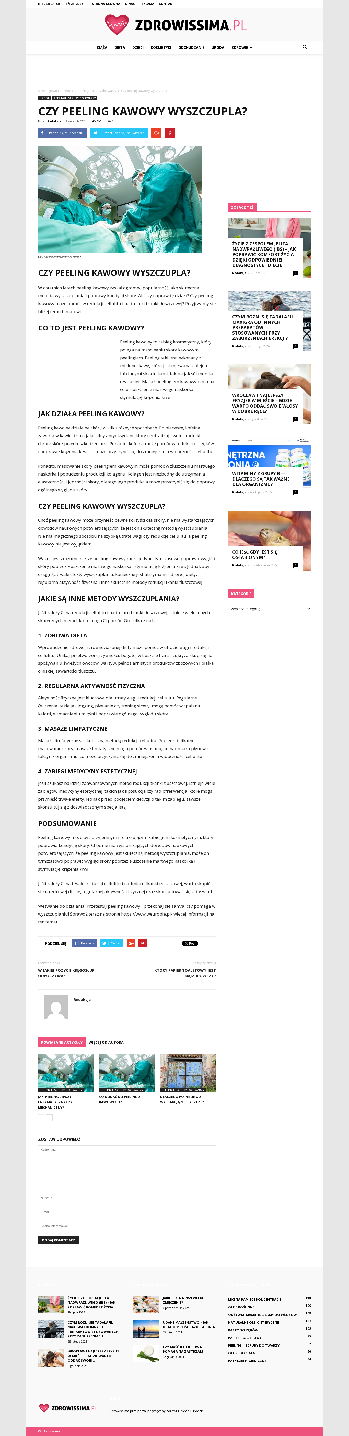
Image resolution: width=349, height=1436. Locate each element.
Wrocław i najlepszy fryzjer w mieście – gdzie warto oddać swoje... (94, 1356)
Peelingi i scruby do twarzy (75, 98)
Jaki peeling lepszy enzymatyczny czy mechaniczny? (55, 1102)
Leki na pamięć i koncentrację (254, 1299)
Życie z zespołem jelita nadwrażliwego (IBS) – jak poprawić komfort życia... (92, 1302)
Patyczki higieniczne (247, 1360)
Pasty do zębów (243, 1330)
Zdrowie (239, 47)
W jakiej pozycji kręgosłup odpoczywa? (66, 973)
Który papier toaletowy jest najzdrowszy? (185, 973)
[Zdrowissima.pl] (174, 24)
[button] (305, 47)
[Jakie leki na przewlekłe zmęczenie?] (146, 1304)
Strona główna (106, 4)
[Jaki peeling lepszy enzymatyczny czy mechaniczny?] (66, 1073)
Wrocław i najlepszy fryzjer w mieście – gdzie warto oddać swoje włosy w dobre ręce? (265, 403)
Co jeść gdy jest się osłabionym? (254, 554)
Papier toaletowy (245, 1337)
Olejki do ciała (241, 1353)
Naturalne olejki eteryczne (253, 1322)
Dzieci (138, 47)
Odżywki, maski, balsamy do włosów (262, 1314)
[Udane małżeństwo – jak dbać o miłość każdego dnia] (146, 1329)
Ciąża (102, 47)
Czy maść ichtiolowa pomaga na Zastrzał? (183, 1349)
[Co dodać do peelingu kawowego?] (127, 1073)
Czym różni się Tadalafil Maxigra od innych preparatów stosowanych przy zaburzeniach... (93, 1329)
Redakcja (54, 121)
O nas (130, 4)
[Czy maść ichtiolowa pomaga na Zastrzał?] (146, 1353)
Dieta (119, 47)
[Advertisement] (174, 71)
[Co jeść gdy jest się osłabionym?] (269, 541)
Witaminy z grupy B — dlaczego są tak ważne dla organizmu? (261, 479)
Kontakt (166, 4)
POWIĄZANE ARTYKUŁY (62, 1042)
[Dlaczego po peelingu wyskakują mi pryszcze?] (188, 1073)
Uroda (218, 47)
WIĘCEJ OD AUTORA (106, 1042)
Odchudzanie (191, 47)
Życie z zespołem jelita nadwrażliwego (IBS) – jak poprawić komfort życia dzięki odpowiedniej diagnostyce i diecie (264, 254)
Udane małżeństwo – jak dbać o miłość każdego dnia (189, 1324)
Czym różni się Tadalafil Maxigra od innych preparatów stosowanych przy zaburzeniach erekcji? (263, 327)
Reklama (146, 4)
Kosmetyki (161, 47)
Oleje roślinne (241, 1307)
